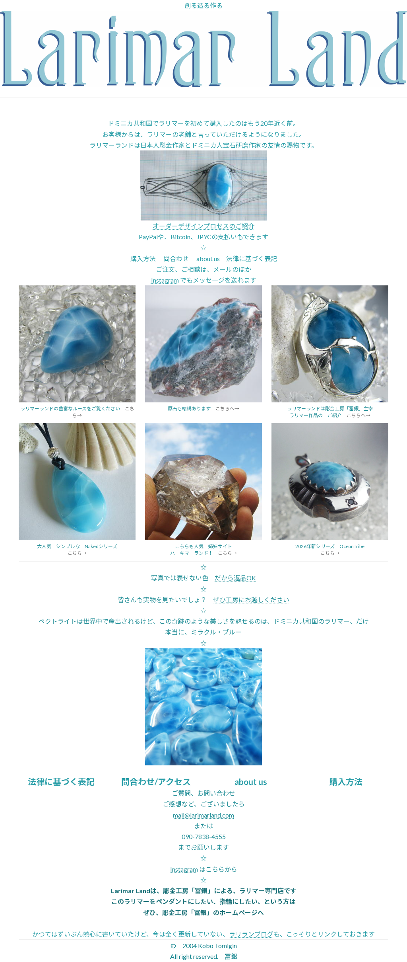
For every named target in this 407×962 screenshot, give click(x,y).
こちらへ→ (227, 409)
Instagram (165, 280)
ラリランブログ (251, 934)
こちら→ (77, 553)
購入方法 (143, 258)
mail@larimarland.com (203, 815)
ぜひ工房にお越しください (251, 599)
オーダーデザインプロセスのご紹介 (203, 226)
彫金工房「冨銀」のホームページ (210, 912)
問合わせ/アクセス (156, 781)
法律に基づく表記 (251, 258)
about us (208, 258)
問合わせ (176, 258)
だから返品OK (235, 577)
